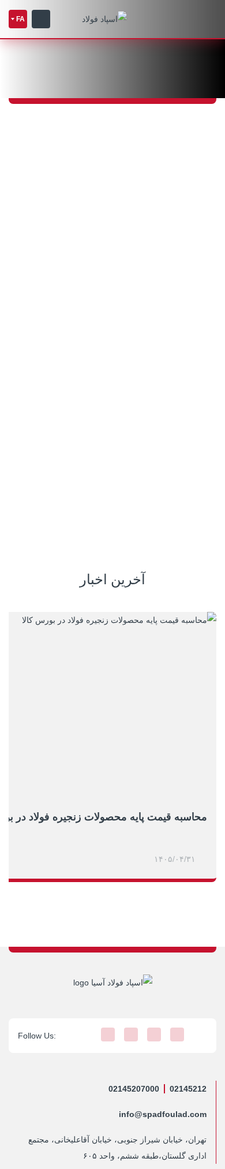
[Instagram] (200, 1034)
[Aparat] (108, 1034)
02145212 (188, 1088)
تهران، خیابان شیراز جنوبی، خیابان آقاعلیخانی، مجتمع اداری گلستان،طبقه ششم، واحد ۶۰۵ (117, 1147)
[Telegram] (177, 1034)
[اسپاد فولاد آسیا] (104, 19)
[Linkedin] (131, 1034)
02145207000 (133, 1088)
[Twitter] (154, 1034)
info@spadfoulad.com (163, 1114)
